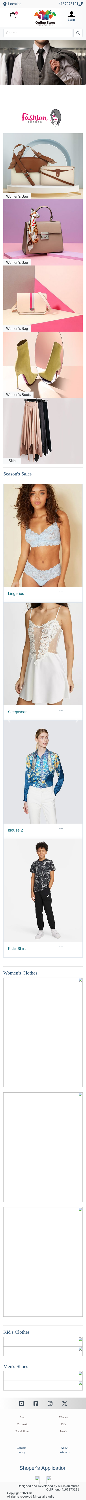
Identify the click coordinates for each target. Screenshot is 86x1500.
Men (22, 1417)
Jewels (63, 1431)
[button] (9, 721)
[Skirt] (43, 430)
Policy (21, 1452)
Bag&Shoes (22, 1431)
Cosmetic (22, 1424)
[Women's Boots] (43, 364)
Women (63, 1417)
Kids (63, 1424)
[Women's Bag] (43, 166)
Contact (21, 1447)
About (64, 1447)
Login (71, 19)
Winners (64, 1452)
